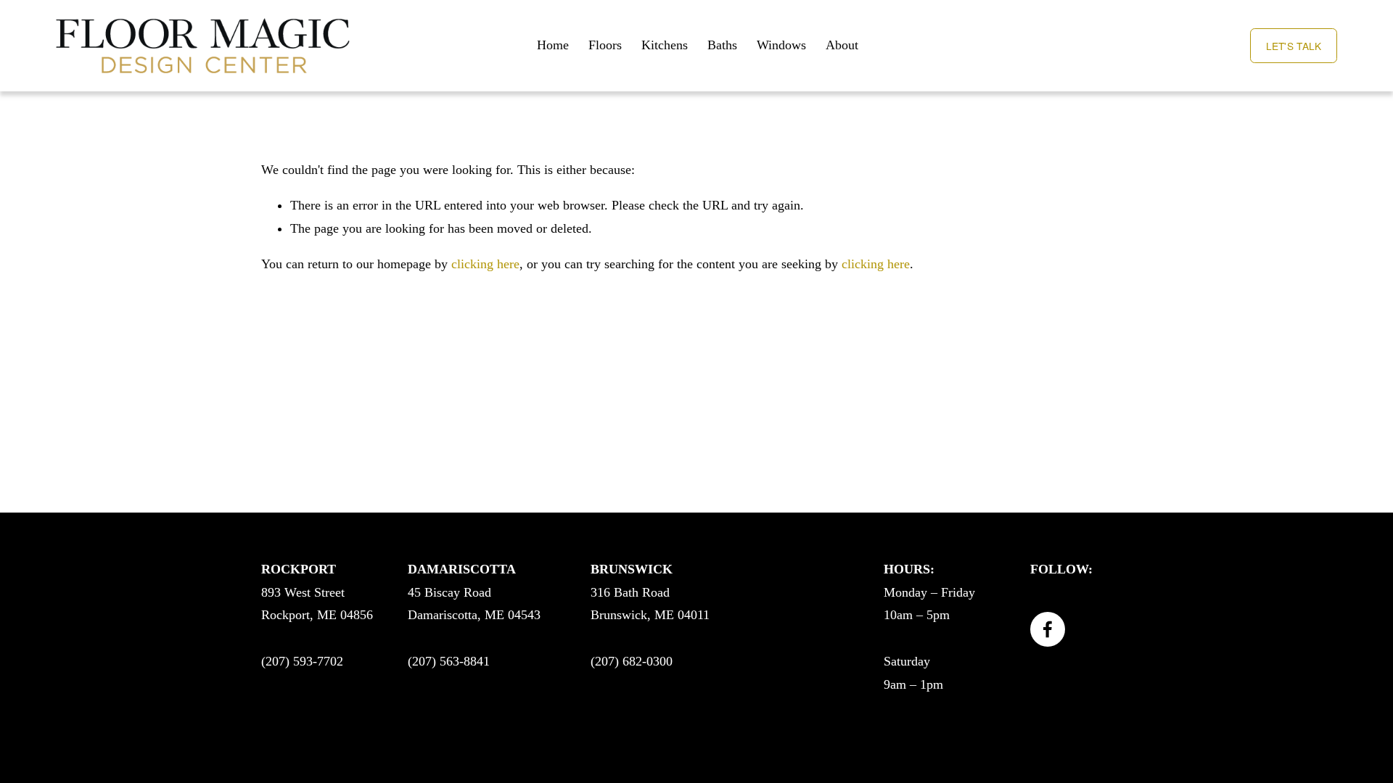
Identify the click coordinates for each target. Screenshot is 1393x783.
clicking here (485, 264)
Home (553, 45)
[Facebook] (1047, 629)
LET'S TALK (1294, 45)
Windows (781, 45)
